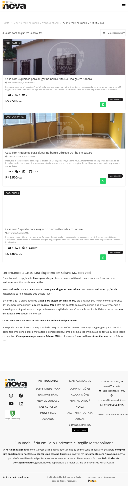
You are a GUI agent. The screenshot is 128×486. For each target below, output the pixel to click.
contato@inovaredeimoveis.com (112, 400)
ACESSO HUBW (80, 430)
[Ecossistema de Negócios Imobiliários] (93, 480)
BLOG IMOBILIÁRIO (48, 394)
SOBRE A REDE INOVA (48, 388)
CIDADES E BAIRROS (80, 424)
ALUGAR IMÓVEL (80, 394)
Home (6, 23)
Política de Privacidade (15, 477)
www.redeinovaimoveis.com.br (112, 414)
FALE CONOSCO (48, 406)
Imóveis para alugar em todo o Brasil (36, 23)
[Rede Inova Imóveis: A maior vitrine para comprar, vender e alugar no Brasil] (14, 5)
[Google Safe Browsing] (12, 415)
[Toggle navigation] (122, 5)
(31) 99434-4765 (113, 405)
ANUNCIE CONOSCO (48, 400)
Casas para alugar (43, 278)
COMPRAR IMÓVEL (80, 388)
